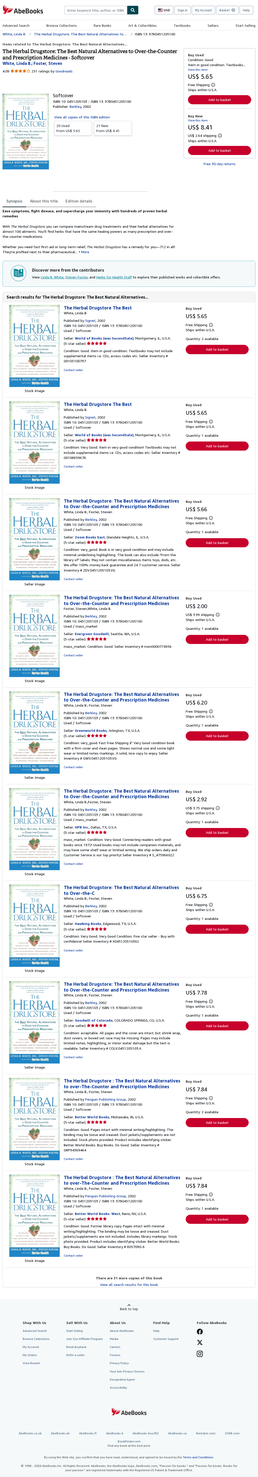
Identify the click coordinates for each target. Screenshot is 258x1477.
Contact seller (73, 370)
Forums (115, 1355)
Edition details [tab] (79, 200)
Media (114, 1339)
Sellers (213, 25)
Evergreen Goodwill (92, 634)
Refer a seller (75, 1355)
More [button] (85, 252)
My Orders (30, 1355)
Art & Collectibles (142, 25)
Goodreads (64, 71)
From (68, 128)
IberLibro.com (205, 1433)
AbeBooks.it (114, 1433)
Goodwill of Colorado (94, 1020)
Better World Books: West (97, 1213)
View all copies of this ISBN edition (82, 117)
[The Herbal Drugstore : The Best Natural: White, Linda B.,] (34, 1159)
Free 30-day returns (220, 164)
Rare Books (102, 25)
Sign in (182, 10)
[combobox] (95, 10)
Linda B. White (52, 277)
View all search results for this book (129, 1284)
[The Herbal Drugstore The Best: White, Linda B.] (34, 385)
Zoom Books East (90, 537)
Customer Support (166, 1339)
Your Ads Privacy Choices (127, 1371)
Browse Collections (61, 25)
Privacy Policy (119, 1363)
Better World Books (92, 1117)
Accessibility (118, 1387)
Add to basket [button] (219, 99)
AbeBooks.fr (88, 1433)
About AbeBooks (122, 1331)
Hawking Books (88, 923)
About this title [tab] (44, 200)
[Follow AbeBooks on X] (200, 1343)
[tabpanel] (91, 232)
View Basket (31, 1363)
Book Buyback (76, 1347)
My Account (203, 10)
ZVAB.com (232, 1433)
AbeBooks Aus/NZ (146, 1433)
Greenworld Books (91, 730)
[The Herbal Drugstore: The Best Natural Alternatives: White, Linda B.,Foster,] (34, 869)
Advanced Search (16, 25)
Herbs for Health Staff (114, 277)
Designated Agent (122, 1379)
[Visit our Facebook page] (200, 1332)
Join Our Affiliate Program (84, 1339)
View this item (198, 69)
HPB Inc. (82, 827)
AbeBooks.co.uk (30, 1433)
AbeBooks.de (60, 1433)
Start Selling (245, 25)
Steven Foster (76, 277)
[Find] (132, 10)
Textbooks (182, 25)
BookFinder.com (129, 1443)
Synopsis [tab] (14, 200)
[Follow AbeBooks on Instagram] (200, 1354)
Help (246, 10)
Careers (115, 1347)
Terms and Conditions (198, 1457)
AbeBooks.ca (177, 1433)
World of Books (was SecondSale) (104, 338)
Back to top (129, 1309)
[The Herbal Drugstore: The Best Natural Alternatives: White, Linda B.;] (34, 579)
